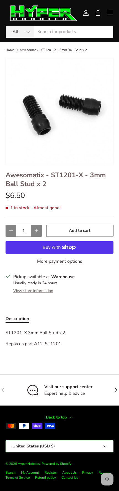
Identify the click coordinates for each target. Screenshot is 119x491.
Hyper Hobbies (29, 464)
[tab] (17, 318)
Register (51, 472)
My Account (30, 472)
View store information (33, 290)
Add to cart (79, 230)
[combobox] (59, 32)
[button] (98, 13)
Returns (104, 472)
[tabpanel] (59, 338)
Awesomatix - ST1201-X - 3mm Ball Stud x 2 (53, 50)
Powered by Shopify (56, 464)
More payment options (59, 261)
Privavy (87, 472)
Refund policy (45, 477)
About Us (69, 472)
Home (10, 50)
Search (10, 472)
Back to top (57, 417)
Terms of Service (18, 477)
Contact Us (69, 477)
